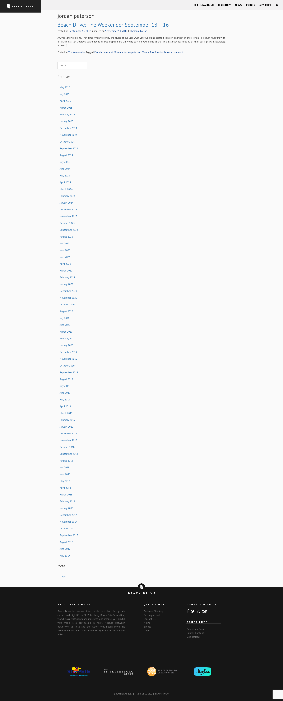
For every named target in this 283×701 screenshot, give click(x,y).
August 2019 (66, 379)
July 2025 (64, 94)
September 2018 (69, 453)
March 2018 (66, 494)
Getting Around (204, 5)
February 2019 (67, 420)
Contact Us (150, 619)
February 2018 (67, 501)
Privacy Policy (162, 694)
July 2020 (64, 318)
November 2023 (68, 216)
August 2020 (66, 311)
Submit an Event (196, 629)
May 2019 (65, 399)
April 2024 (65, 182)
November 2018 (68, 440)
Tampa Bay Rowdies (152, 52)
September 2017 (69, 535)
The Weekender (76, 52)
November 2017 (68, 521)
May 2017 (65, 555)
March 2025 (66, 107)
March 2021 (66, 270)
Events (250, 5)
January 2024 (66, 202)
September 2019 (69, 372)
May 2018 (65, 481)
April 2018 (65, 487)
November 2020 (68, 297)
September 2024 (69, 148)
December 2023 (68, 209)
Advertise (265, 5)
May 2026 (65, 87)
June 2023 (65, 250)
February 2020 (67, 338)
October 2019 (67, 365)
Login (146, 630)
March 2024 (66, 189)
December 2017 (68, 515)
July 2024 (64, 162)
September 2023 (69, 230)
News (238, 5)
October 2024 (67, 141)
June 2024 (65, 168)
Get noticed (193, 636)
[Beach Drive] (20, 6)
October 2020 (67, 304)
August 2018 (66, 460)
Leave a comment (173, 52)
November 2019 (68, 358)
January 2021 (66, 284)
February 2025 (67, 114)
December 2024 (68, 128)
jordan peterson (132, 52)
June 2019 (65, 392)
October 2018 (67, 447)
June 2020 (65, 325)
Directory (224, 5)
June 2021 (65, 257)
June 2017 (65, 549)
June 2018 (65, 474)
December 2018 (68, 433)
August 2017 (66, 542)
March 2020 (66, 331)
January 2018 (66, 508)
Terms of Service (143, 694)
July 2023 (64, 243)
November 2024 (68, 134)
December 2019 (68, 352)
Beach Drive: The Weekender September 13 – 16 (113, 24)
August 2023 (66, 236)
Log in (63, 576)
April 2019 (65, 406)
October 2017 (67, 528)
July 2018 (64, 467)
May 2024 (65, 175)
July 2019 (64, 386)
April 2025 (65, 101)
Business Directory (153, 611)
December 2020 (68, 291)
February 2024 (67, 196)
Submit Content (195, 633)
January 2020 (66, 345)
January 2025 (66, 121)
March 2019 (66, 413)
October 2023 (67, 223)
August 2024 (66, 155)
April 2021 (65, 263)
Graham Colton (139, 31)
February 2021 (67, 277)
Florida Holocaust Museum (108, 52)
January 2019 (66, 426)
